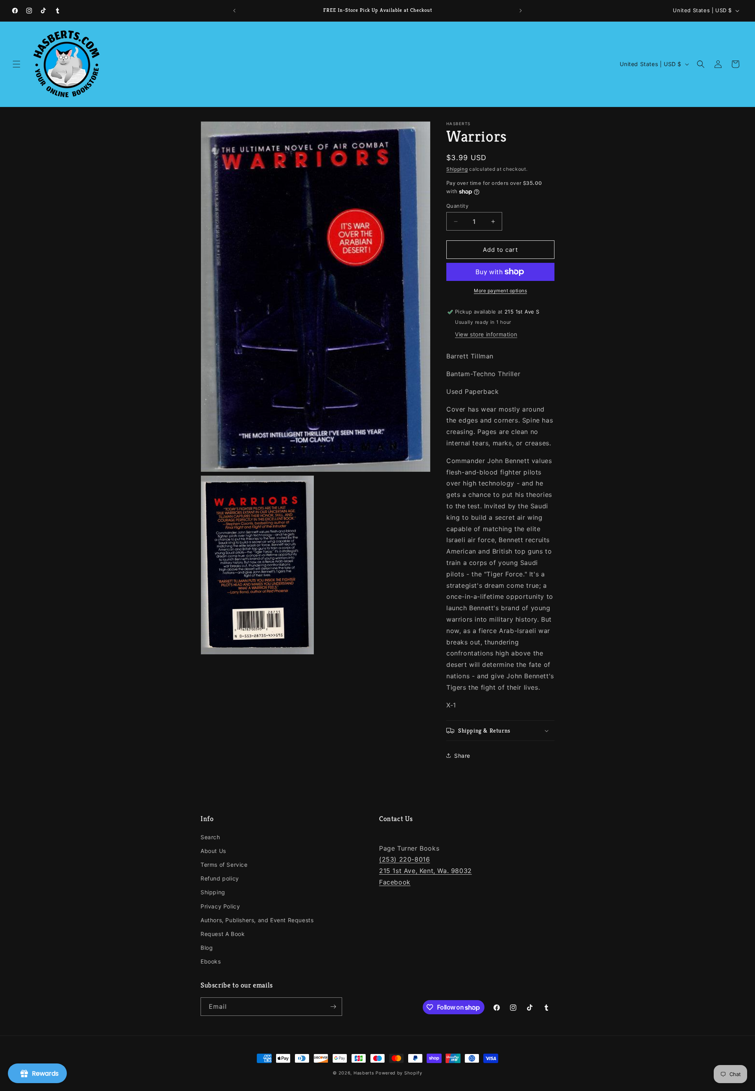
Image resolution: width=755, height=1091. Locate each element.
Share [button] (462, 755)
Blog (207, 947)
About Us (213, 850)
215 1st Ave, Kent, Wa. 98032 (425, 871)
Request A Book (223, 933)
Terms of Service (224, 864)
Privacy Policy (220, 906)
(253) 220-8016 (404, 859)
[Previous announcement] (234, 10)
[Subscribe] (333, 1006)
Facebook (395, 882)
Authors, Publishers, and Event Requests (257, 920)
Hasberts (364, 1073)
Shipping (457, 169)
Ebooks (211, 961)
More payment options (500, 291)
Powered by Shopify (399, 1073)
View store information (486, 334)
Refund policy (220, 878)
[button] (16, 64)
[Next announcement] (520, 10)
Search (210, 837)
